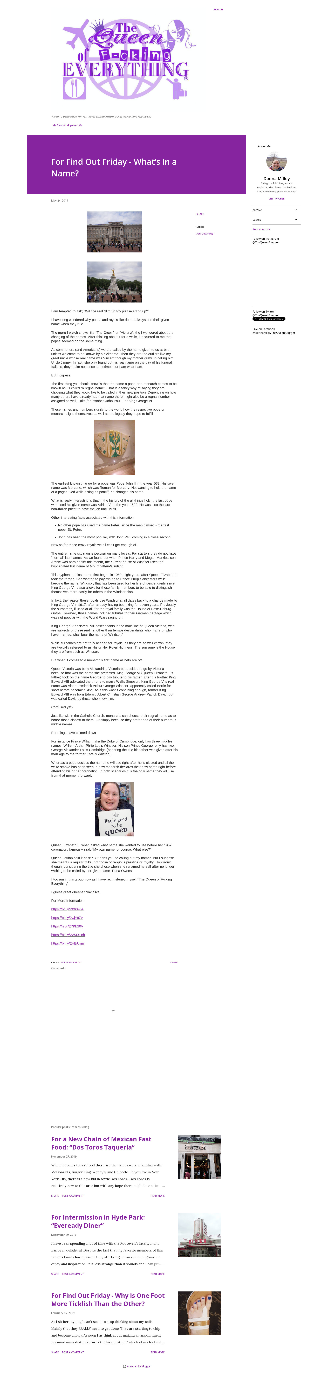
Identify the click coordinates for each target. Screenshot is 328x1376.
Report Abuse (261, 229)
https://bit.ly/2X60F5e (67, 909)
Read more (158, 1195)
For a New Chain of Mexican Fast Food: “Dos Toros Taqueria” (101, 1143)
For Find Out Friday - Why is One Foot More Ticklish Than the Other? (108, 1299)
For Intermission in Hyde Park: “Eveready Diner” (98, 1221)
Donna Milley (277, 178)
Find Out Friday (204, 233)
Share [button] (200, 214)
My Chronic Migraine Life (67, 125)
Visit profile (277, 198)
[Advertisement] (109, 1082)
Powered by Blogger (139, 1366)
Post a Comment (73, 1195)
